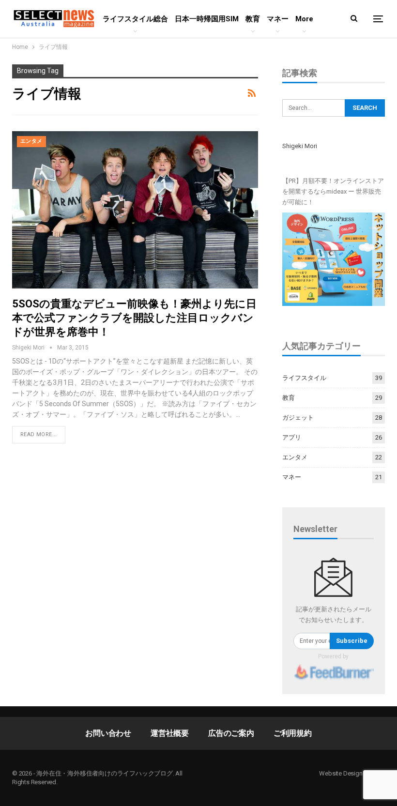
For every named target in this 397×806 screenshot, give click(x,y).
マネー (278, 19)
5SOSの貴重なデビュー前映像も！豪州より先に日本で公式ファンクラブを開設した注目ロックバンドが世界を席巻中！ (134, 318)
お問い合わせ (108, 733)
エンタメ (31, 141)
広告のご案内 (231, 733)
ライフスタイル (304, 377)
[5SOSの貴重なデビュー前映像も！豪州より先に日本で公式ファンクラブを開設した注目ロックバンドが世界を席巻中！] (135, 210)
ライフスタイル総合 (135, 19)
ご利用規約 (293, 733)
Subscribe (351, 640)
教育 (252, 19)
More (304, 19)
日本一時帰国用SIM (207, 19)
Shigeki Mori (299, 146)
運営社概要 (170, 733)
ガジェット (298, 417)
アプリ (291, 437)
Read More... (38, 434)
